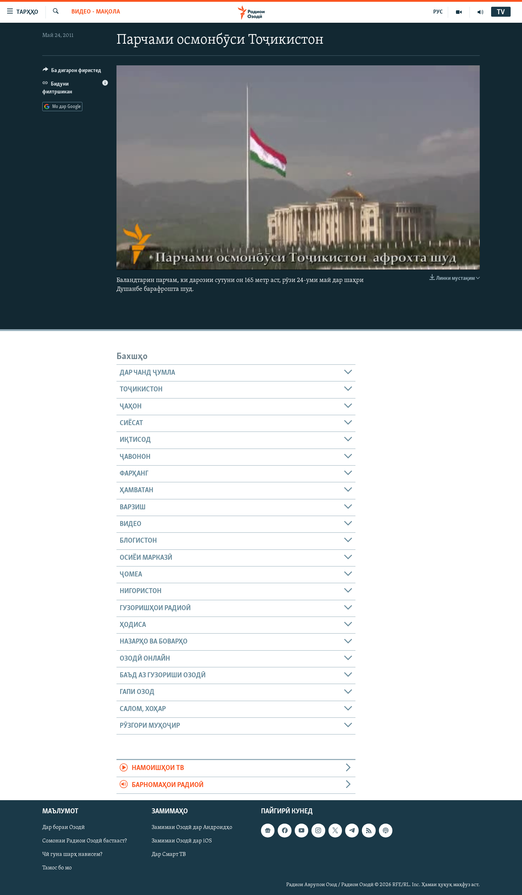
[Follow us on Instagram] (318, 830)
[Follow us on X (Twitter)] (335, 830)
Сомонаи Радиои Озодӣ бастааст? (84, 841)
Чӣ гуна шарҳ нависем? (72, 855)
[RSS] (368, 830)
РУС (438, 12)
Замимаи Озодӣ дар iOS (182, 841)
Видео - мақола (95, 12)
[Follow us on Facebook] (284, 830)
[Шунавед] (480, 12)
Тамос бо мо (57, 868)
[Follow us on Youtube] (301, 830)
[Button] (72, 72)
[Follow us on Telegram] (352, 830)
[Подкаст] (385, 830)
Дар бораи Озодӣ (63, 827)
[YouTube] (459, 12)
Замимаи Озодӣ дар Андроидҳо (192, 827)
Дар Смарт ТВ (169, 855)
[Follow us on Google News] (267, 830)
